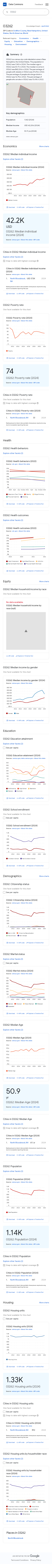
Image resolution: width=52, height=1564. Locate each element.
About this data (26, 170)
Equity (7, 41)
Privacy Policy (35, 1560)
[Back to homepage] (5, 4)
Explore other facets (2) (13, 159)
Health (35, 38)
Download (11, 207)
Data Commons (16, 4)
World (25, 33)
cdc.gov (14, 464)
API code (21, 207)
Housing (8, 44)
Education (18, 41)
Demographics (33, 41)
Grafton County (19, 31)
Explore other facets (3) (13, 959)
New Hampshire (34, 31)
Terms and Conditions (19, 1560)
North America (16, 33)
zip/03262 (45, 26)
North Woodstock (15, 1538)
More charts (44, 146)
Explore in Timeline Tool (36, 207)
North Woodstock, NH (19, 418)
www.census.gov (12, 136)
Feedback (39, 4)
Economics (24, 38)
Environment (21, 44)
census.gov (16, 170)
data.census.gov (27, 758)
